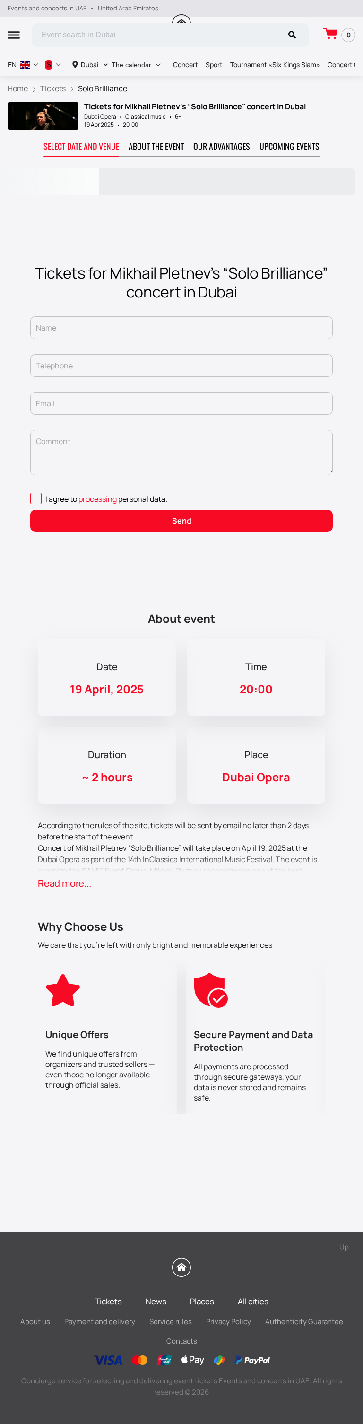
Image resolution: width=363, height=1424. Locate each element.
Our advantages (221, 146)
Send (181, 520)
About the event (156, 146)
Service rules (170, 1322)
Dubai (89, 64)
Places (202, 1301)
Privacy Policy (228, 1322)
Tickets (108, 1301)
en (12, 65)
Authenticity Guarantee (304, 1322)
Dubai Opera (100, 117)
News (156, 1301)
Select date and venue (81, 146)
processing (97, 499)
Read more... (64, 883)
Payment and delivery (99, 1322)
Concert (185, 64)
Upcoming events (289, 146)
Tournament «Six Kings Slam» (275, 64)
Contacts (181, 1341)
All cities (253, 1301)
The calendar (131, 65)
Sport (214, 64)
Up (344, 1247)
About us (35, 1322)
